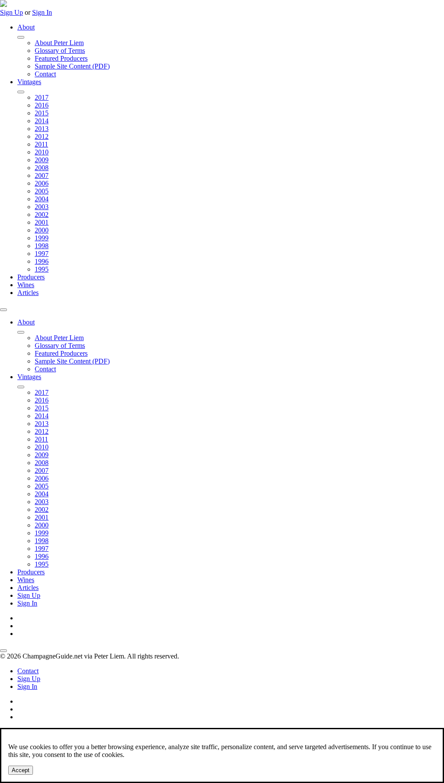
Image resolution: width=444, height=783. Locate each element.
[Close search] (3, 650)
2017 (42, 97)
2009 (42, 160)
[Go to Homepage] (3, 4)
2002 (42, 214)
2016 (42, 105)
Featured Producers (61, 58)
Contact (45, 74)
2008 (42, 167)
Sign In (42, 12)
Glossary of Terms (60, 50)
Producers (31, 277)
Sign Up (11, 12)
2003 (42, 206)
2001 (42, 222)
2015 (42, 113)
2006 (42, 183)
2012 (42, 136)
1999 (42, 238)
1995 (42, 269)
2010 (42, 152)
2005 (42, 191)
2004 (42, 199)
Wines (25, 284)
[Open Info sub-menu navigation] (20, 37)
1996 (42, 261)
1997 (42, 253)
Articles (28, 292)
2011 (41, 144)
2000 (42, 230)
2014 (42, 120)
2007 (42, 175)
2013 (42, 128)
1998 (42, 245)
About (26, 27)
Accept (20, 770)
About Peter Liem (59, 42)
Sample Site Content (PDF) (72, 66)
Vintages (29, 81)
